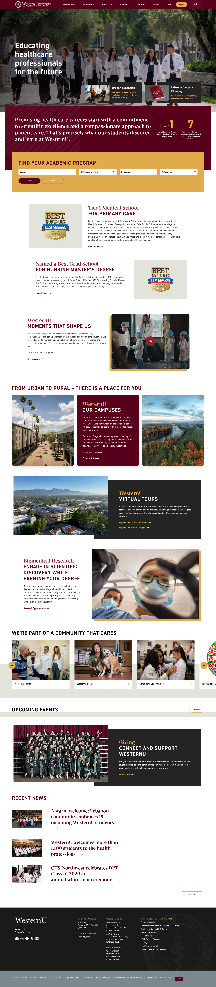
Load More (192, 894)
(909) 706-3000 (84, 937)
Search (29, 180)
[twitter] (32, 939)
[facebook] (27, 939)
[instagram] (22, 939)
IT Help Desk (146, 935)
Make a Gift (124, 774)
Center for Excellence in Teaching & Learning (160, 925)
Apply (181, 4)
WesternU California (92, 452)
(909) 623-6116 (84, 927)
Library (144, 942)
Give (170, 4)
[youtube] (17, 939)
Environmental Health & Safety (154, 929)
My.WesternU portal (149, 946)
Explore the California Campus (133, 522)
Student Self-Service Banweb (153, 949)
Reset (53, 180)
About (156, 4)
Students (125, 4)
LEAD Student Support (150, 939)
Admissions (69, 4)
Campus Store (21, 932)
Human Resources (148, 932)
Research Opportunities (35, 608)
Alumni (141, 4)
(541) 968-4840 (112, 953)
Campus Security (148, 922)
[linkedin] (37, 939)
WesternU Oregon (90, 457)
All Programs (34, 359)
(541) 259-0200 (112, 930)
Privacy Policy (165, 977)
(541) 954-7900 (112, 959)
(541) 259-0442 (112, 942)
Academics (88, 4)
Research (107, 4)
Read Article (94, 246)
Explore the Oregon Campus (132, 527)
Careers (18, 929)
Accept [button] (178, 979)
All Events (196, 709)
